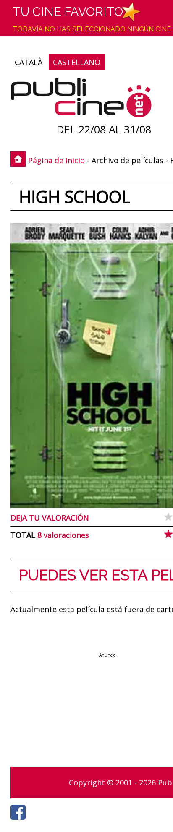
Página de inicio (56, 160)
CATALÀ (28, 62)
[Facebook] (20, 822)
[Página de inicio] (81, 100)
